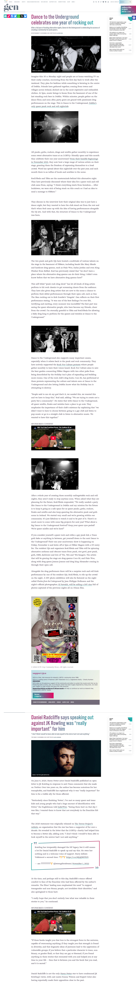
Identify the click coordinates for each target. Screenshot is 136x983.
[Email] (5, 16)
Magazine (17, 1)
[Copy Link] (8, 16)
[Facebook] (12, 16)
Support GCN (53, 1)
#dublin (59, 702)
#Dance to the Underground (40, 702)
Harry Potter (66, 973)
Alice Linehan (57, 737)
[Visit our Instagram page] (98, 2)
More (73, 1)
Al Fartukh (60, 33)
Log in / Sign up (114, 1)
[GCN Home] (11, 8)
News (10, 1)
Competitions (62, 1)
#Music (72, 702)
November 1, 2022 (80, 863)
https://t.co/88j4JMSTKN (77, 857)
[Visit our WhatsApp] (93, 2)
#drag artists (51, 702)
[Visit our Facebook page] (105, 2)
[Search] (130, 2)
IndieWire (62, 807)
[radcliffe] (66, 758)
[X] (22, 16)
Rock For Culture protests (69, 364)
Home (5, 1)
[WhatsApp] (18, 16)
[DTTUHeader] (66, 54)
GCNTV (23, 1)
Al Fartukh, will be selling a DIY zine (75, 584)
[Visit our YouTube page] (108, 2)
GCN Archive (44, 1)
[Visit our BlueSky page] (103, 2)
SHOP (68, 1)
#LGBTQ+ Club (65, 702)
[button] (134, 18)
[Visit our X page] (96, 2)
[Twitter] (15, 16)
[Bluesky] (25, 16)
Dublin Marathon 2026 (33, 1)
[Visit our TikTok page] (101, 2)
